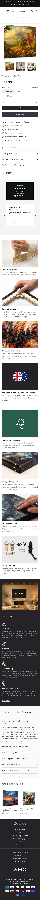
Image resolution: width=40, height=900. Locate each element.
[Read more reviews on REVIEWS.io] (20, 196)
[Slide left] (2, 67)
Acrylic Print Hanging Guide (20, 839)
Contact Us (20, 845)
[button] (3, 11)
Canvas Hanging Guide (20, 836)
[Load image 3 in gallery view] (31, 66)
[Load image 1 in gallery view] (9, 66)
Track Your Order (20, 855)
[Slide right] (38, 67)
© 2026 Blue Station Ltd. (13, 879)
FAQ (20, 832)
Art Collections (6, 18)
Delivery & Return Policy (20, 852)
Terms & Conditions (20, 858)
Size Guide (35, 87)
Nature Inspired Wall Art (20, 18)
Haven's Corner (20, 829)
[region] (20, 214)
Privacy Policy (20, 861)
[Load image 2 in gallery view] (20, 66)
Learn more (6, 701)
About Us (20, 842)
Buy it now (20, 114)
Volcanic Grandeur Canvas (9, 20)
